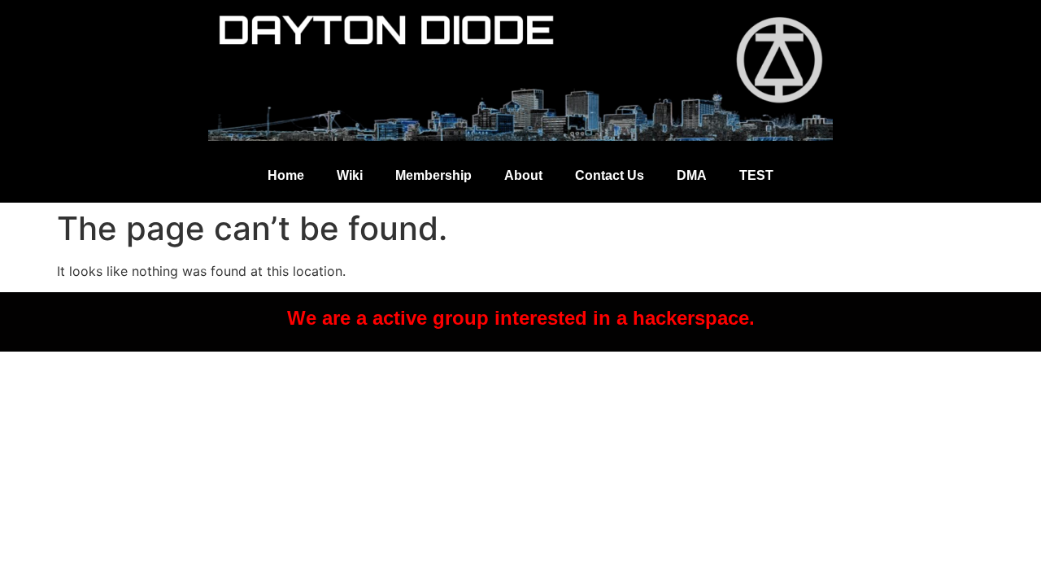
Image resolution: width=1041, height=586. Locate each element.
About (523, 175)
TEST (756, 175)
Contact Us (609, 175)
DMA (692, 175)
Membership (433, 175)
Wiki (350, 175)
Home (286, 175)
